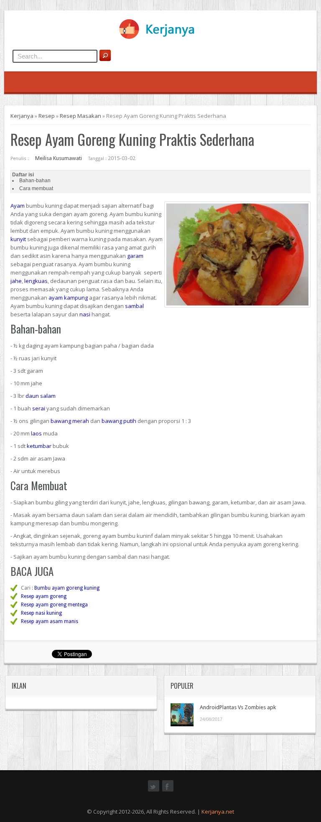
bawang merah (70, 421)
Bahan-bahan (35, 180)
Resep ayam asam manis (49, 621)
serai (38, 408)
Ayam (17, 205)
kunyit (18, 239)
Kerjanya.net (217, 811)
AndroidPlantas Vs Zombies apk (238, 707)
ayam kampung (68, 297)
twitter (153, 790)
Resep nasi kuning (41, 613)
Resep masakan (80, 116)
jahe (16, 281)
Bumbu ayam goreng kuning (66, 588)
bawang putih (119, 421)
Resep (46, 116)
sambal (134, 306)
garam (135, 256)
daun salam (40, 396)
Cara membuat (36, 188)
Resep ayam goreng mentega (54, 605)
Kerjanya (21, 116)
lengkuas (36, 281)
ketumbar (39, 446)
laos (36, 433)
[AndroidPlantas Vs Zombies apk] (182, 714)
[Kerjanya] (160, 37)
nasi (84, 314)
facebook (167, 790)
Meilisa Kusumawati (58, 158)
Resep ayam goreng (43, 596)
